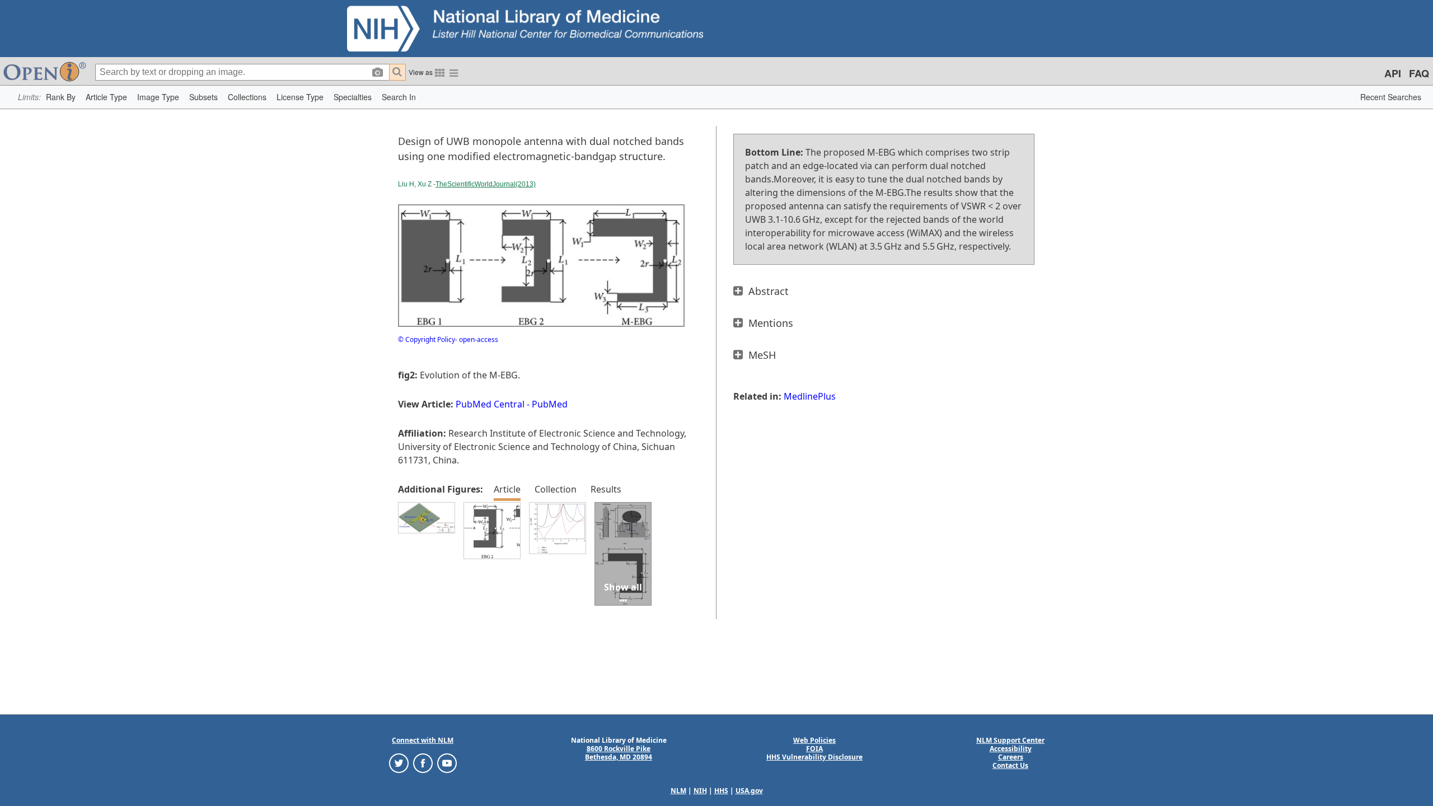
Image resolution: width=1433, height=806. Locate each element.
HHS (721, 790)
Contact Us (1010, 765)
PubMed (550, 404)
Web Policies (814, 740)
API (1392, 73)
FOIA (814, 748)
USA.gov (749, 790)
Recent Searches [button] (1390, 96)
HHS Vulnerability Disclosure (814, 757)
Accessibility (1011, 748)
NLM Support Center (1010, 740)
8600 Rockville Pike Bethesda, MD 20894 (618, 753)
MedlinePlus (810, 396)
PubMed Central (490, 404)
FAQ (1419, 73)
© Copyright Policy (426, 339)
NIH (700, 790)
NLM (678, 790)
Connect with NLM (422, 740)
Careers (1010, 757)
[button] (61, 97)
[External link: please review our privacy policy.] (399, 762)
